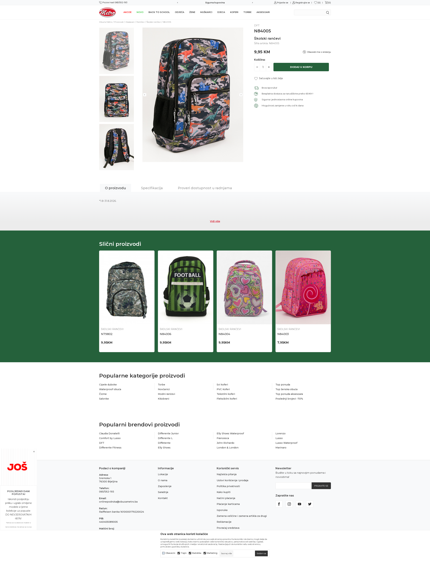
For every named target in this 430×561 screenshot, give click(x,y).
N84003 (283, 334)
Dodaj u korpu (301, 67)
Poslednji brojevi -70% (289, 398)
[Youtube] (299, 504)
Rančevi (140, 22)
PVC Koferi (223, 389)
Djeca (221, 12)
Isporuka (222, 510)
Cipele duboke (108, 384)
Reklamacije (224, 521)
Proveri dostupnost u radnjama (205, 188)
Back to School (159, 12)
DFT (101, 442)
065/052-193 (106, 491)
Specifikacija (152, 188)
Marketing (212, 553)
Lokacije (163, 474)
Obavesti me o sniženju (319, 52)
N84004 (224, 334)
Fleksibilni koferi (227, 398)
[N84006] (185, 287)
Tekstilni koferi (226, 394)
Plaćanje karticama (228, 504)
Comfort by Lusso (110, 438)
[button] (268, 78)
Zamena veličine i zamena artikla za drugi (242, 515)
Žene (192, 12)
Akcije (127, 12)
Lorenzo (280, 433)
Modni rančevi (166, 394)
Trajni (183, 553)
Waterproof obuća (110, 389)
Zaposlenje (164, 486)
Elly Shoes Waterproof (230, 433)
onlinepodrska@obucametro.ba (118, 501)
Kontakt (163, 498)
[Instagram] (289, 504)
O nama (162, 480)
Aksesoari (263, 12)
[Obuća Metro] (107, 12)
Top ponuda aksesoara (289, 394)
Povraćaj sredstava (228, 527)
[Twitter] (309, 504)
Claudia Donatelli (109, 433)
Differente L (165, 438)
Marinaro (280, 447)
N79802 (107, 334)
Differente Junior (168, 433)
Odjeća (179, 12)
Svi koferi (222, 384)
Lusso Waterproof (286, 442)
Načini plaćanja (226, 498)
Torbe (247, 12)
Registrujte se (302, 2)
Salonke (104, 398)
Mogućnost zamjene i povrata (215, 2)
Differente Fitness (110, 447)
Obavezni (170, 553)
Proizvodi (118, 22)
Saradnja (163, 492)
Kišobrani (163, 398)
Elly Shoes (164, 447)
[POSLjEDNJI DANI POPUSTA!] (18, 466)
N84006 (165, 334)
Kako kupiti (223, 492)
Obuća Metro (105, 22)
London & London (228, 447)
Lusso (279, 438)
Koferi (234, 12)
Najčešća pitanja (226, 474)
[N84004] (244, 287)
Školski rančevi (153, 22)
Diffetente (164, 442)
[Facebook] (279, 504)
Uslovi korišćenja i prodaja (232, 480)
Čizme (103, 394)
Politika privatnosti (228, 486)
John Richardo (225, 442)
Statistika (196, 553)
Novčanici (164, 389)
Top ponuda (282, 384)
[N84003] (303, 287)
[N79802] (126, 287)
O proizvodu (115, 188)
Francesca (223, 438)
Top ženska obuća (286, 389)
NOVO (140, 12)
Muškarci (206, 12)
